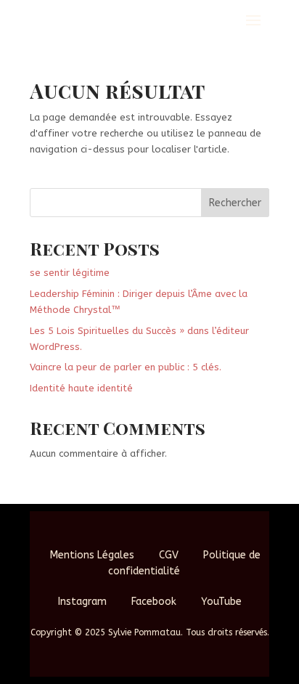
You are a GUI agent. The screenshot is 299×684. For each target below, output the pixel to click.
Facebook (153, 601)
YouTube (221, 601)
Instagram (82, 601)
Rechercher (235, 203)
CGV (169, 555)
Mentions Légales (92, 555)
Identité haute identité (81, 388)
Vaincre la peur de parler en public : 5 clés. (125, 367)
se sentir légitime (70, 272)
